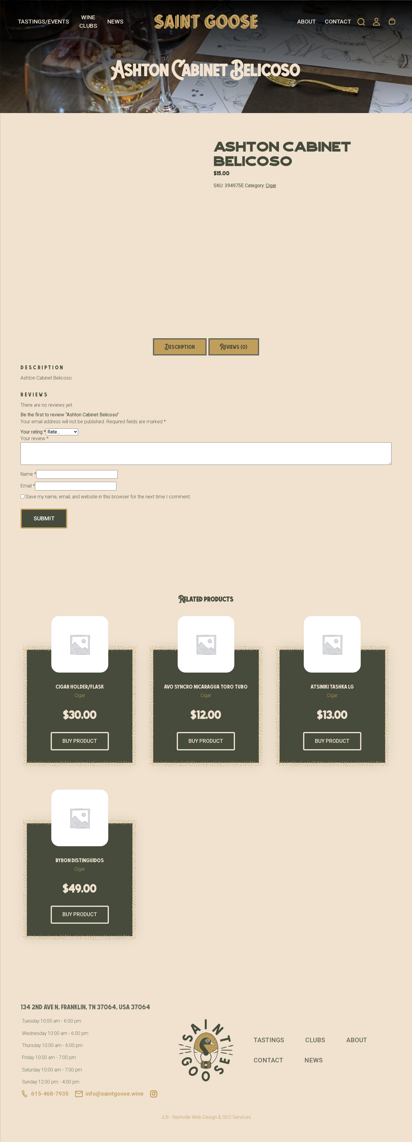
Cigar (271, 185)
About (306, 21)
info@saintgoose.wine (115, 1093)
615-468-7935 (49, 1093)
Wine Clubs (88, 21)
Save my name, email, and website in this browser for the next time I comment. (108, 497)
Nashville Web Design (195, 1117)
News (115, 21)
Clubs (315, 1040)
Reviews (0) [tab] (233, 346)
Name (28, 474)
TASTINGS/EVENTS (43, 21)
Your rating (33, 432)
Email (28, 486)
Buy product (79, 741)
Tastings (269, 1040)
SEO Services (236, 1117)
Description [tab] (180, 346)
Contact (338, 21)
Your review (35, 438)
